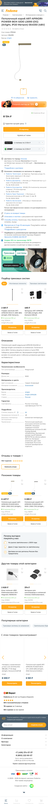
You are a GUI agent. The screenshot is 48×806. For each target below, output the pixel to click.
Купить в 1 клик (24, 135)
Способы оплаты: (11, 220)
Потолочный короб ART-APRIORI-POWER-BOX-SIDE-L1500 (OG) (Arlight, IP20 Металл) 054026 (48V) (11, 504)
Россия (27, 397)
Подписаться (37, 725)
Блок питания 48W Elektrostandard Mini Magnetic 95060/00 (9, 592)
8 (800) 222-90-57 (24, 755)
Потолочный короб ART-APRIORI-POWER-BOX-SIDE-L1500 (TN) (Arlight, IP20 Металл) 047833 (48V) (35, 504)
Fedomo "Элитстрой (13, 174)
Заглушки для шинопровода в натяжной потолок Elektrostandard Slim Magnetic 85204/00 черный (35, 592)
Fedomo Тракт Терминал (15, 194)
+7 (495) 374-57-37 (24, 752)
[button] (3, 657)
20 (26, 412)
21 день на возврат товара (14, 213)
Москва (24, 159)
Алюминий (29, 385)
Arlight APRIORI (30, 394)
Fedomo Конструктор (14, 187)
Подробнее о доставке (13, 168)
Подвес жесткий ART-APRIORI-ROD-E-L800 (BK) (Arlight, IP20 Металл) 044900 (11, 313)
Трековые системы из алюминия (16, 626)
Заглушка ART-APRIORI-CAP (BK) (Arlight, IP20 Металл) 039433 (34, 313)
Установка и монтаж (12, 216)
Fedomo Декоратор (13, 180)
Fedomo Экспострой (13, 201)
